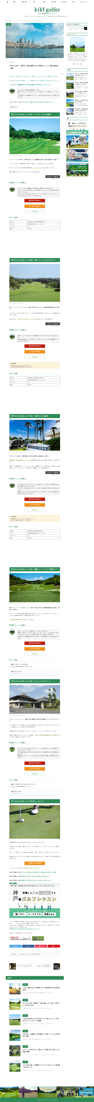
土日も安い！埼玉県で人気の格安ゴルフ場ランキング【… (81, 74)
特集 (73, 1)
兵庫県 (8, 24)
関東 (14, 1)
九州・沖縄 (63, 1)
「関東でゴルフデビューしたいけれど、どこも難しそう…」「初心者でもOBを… (81, 88)
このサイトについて (83, 1)
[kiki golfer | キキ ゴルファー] (47, 14)
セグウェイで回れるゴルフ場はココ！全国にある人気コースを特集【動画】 (41, 1050)
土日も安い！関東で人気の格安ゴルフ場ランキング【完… (81, 83)
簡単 (39, 954)
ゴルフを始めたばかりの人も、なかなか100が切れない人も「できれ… (81, 96)
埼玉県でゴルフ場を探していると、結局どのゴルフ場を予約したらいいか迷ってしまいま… (81, 79)
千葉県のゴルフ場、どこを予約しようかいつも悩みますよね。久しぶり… (81, 114)
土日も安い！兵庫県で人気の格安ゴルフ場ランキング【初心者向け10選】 (41, 1035)
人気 (31, 954)
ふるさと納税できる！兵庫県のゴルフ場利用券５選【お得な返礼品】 (41, 989)
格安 (37, 954)
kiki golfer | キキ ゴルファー (46, 1099)
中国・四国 (54, 1)
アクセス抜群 (21, 954)
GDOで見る (34, 211)
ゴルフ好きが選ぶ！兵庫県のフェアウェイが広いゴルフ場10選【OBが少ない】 (41, 1066)
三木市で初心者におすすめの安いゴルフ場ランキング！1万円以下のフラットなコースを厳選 (41, 1019)
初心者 (34, 954)
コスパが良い (27, 954)
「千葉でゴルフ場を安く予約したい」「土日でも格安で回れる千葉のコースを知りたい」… (81, 105)
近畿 (44, 1)
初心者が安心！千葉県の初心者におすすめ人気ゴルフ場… (81, 109)
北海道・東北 (24, 1)
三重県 (25, 1046)
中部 (34, 1)
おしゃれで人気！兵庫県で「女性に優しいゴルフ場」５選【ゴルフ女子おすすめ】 (41, 1004)
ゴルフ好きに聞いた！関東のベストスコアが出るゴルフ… (81, 92)
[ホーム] (7, 2)
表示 (15, 107)
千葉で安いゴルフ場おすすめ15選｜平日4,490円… (81, 101)
